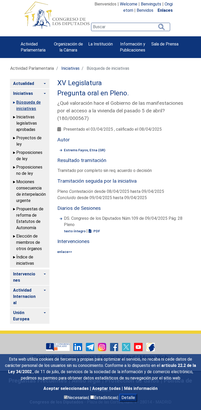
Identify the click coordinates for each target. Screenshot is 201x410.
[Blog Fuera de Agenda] (150, 346)
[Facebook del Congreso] (115, 346)
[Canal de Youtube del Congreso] (139, 346)
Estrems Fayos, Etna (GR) (84, 150)
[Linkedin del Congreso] (78, 346)
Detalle (128, 397)
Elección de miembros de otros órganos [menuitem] (29, 242)
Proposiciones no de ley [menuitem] (29, 170)
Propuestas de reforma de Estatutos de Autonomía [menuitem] (29, 218)
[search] (130, 27)
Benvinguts (151, 4)
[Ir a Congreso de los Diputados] (57, 15)
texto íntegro (75, 231)
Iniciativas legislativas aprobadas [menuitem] (26, 123)
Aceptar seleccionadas (66, 388)
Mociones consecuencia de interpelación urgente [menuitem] (31, 191)
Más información (141, 388)
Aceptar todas (107, 388)
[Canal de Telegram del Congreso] (91, 346)
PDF (96, 231)
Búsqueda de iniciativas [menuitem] (28, 105)
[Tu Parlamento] (58, 346)
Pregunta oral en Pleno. (93, 93)
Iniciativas (70, 68)
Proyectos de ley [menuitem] (29, 141)
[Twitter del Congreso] (127, 346)
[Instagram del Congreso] (103, 346)
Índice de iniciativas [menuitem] (25, 260)
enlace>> (64, 252)
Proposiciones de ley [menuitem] (29, 155)
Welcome (128, 4)
